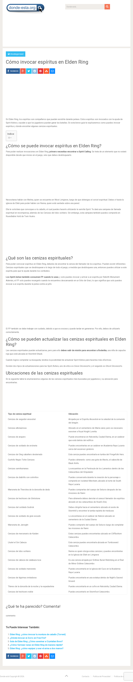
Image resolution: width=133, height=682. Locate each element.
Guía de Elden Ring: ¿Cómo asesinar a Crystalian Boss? (36, 641)
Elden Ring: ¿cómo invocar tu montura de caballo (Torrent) (38, 634)
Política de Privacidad (101, 676)
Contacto (85, 676)
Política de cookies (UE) (123, 676)
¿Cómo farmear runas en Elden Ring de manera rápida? (36, 645)
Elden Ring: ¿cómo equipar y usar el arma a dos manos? (36, 648)
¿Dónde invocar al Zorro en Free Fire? (28, 638)
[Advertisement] (87, 27)
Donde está (4, 676)
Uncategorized (16, 54)
